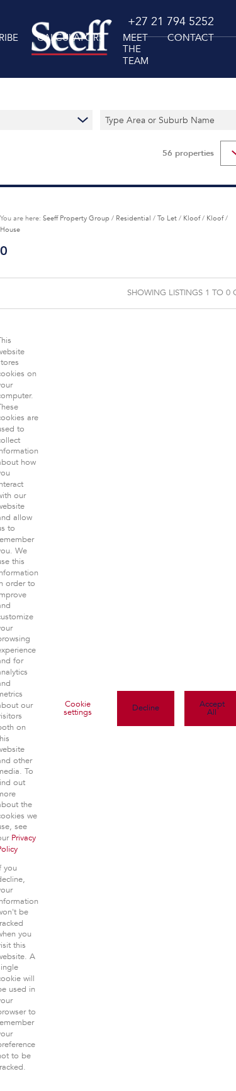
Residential (133, 218)
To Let (167, 218)
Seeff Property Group (76, 218)
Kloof (191, 218)
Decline (145, 708)
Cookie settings (78, 708)
